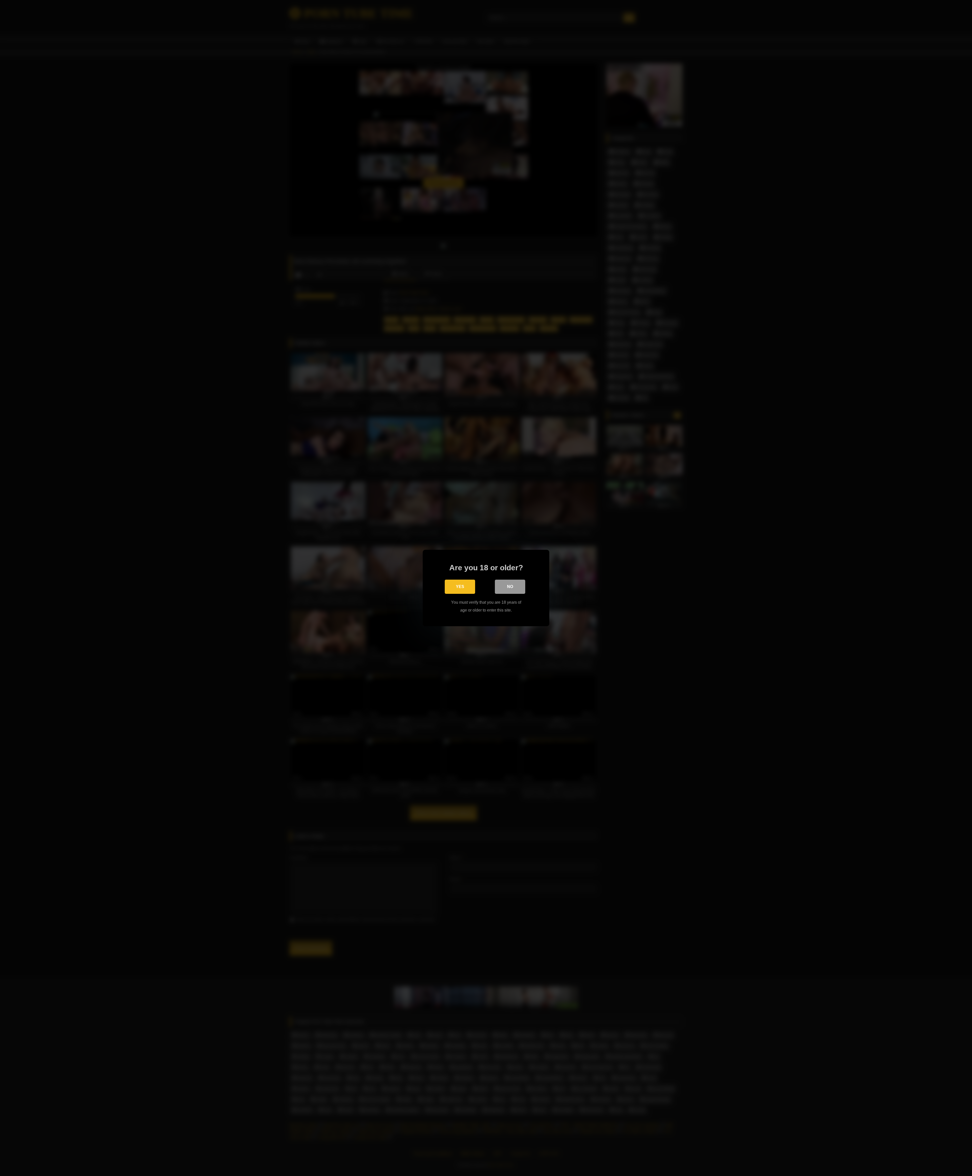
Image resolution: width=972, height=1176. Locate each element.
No (510, 586)
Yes (460, 586)
